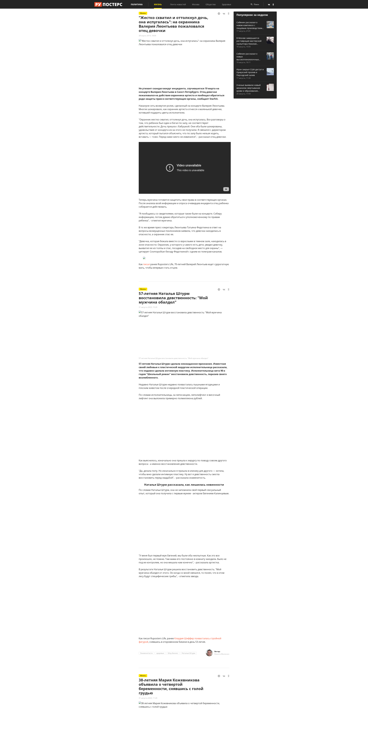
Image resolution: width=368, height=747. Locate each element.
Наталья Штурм (188, 653)
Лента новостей (178, 4)
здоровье (160, 653)
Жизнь (158, 4)
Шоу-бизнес (173, 653)
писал (146, 264)
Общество (211, 4)
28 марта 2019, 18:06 (147, 35)
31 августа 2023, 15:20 (148, 307)
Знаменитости (146, 653)
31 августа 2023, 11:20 (148, 698)
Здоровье (226, 4)
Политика (137, 4)
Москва (195, 4)
